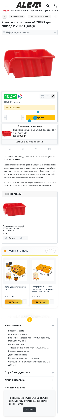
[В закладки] (48, 96)
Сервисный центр (17, 344)
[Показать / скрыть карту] (29, 319)
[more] (26, 238)
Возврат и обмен (16, 330)
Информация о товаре (17, 32)
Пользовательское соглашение (24, 358)
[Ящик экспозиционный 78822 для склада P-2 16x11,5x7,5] (29, 63)
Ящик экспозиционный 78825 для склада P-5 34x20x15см (13, 228)
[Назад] (4, 17)
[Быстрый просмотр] (21, 238)
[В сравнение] (42, 96)
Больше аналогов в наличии (29, 141)
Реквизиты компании (18, 351)
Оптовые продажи (17, 334)
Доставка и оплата (17, 354)
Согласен (29, 409)
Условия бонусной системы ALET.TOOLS (28, 347)
